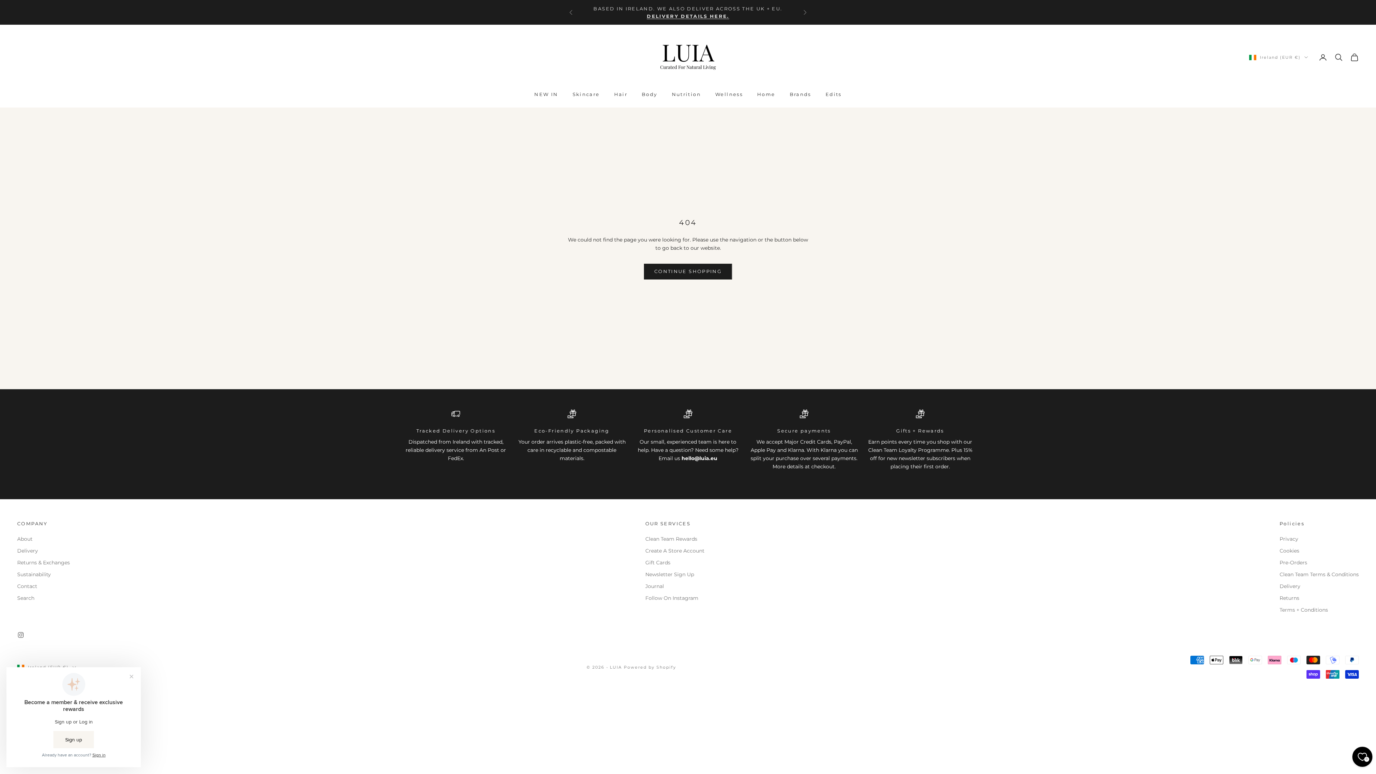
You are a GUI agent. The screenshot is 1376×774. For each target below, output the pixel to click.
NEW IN (546, 94)
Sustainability (34, 574)
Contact (27, 586)
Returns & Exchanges (43, 562)
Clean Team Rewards (671, 539)
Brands (800, 94)
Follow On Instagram (671, 598)
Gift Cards (657, 562)
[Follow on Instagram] (20, 635)
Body (650, 94)
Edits (834, 94)
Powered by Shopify (650, 667)
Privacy (1289, 539)
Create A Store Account (674, 551)
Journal (654, 586)
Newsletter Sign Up (669, 574)
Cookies (1289, 551)
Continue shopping (688, 271)
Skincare (586, 94)
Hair (621, 94)
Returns (1289, 598)
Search (25, 598)
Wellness (729, 94)
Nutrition (686, 94)
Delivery (27, 551)
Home (766, 94)
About (25, 539)
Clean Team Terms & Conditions (1319, 574)
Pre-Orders (1293, 562)
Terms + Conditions (1304, 610)
